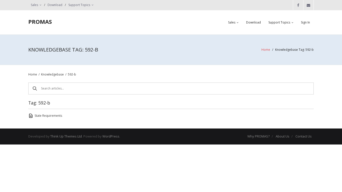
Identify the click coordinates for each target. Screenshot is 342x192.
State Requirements (48, 116)
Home (265, 50)
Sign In (305, 22)
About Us (282, 136)
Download (55, 5)
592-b (72, 74)
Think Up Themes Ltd (66, 136)
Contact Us (303, 136)
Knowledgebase (52, 74)
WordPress (110, 136)
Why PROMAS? (258, 136)
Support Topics (79, 5)
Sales (34, 5)
